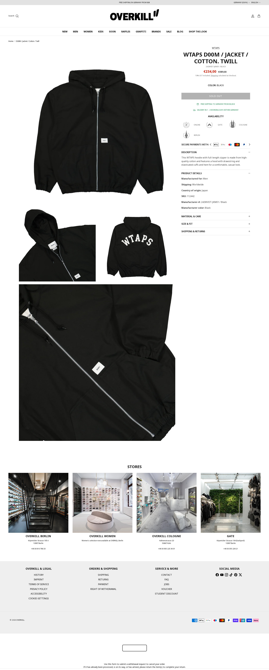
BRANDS (156, 31)
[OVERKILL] (134, 16)
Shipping (214, 75)
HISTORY (39, 574)
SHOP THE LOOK (198, 31)
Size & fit (187, 223)
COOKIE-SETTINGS (39, 598)
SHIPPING (103, 574)
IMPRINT (39, 579)
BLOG (180, 31)
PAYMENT (103, 584)
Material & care (191, 216)
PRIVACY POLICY (38, 589)
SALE (168, 31)
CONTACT (166, 574)
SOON (112, 31)
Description (189, 152)
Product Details (191, 173)
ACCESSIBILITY (39, 593)
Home (10, 41)
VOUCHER (166, 589)
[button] (210, 144)
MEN (75, 31)
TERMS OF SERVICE (39, 584)
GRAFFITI (141, 31)
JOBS (166, 584)
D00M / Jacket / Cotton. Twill (27, 41)
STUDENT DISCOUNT (166, 593)
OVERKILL (20, 620)
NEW (64, 31)
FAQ (166, 579)
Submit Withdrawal (134, 648)
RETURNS (103, 579)
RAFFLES (125, 31)
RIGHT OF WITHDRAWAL (103, 589)
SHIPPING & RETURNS (193, 231)
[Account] (252, 16)
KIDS (100, 31)
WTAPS (216, 48)
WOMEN (88, 31)
